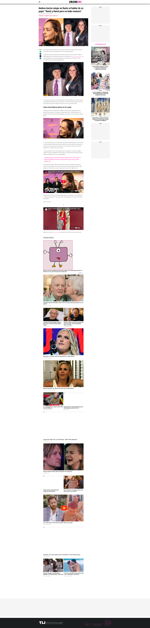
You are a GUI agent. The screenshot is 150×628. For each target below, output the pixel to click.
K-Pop (100, 64)
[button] (40, 52)
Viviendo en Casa (108, 621)
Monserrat (41, 15)
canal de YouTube (56, 232)
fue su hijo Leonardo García (77, 56)
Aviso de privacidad (97, 625)
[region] (52, 585)
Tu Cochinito (107, 620)
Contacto (86, 625)
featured (51, 237)
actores (46, 237)
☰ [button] (39, 2)
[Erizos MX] (75, 2)
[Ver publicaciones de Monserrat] (58, 269)
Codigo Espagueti (108, 622)
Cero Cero (106, 625)
